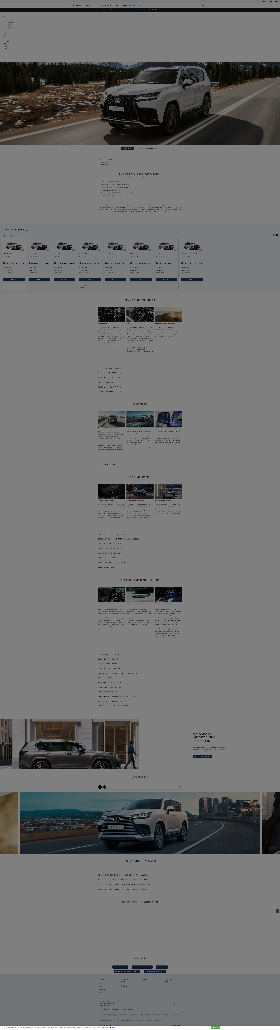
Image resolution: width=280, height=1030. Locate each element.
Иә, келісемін (215, 1027)
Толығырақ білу (113, 1027)
